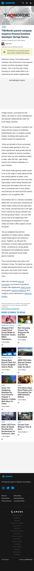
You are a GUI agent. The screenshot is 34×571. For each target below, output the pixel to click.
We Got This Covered (17, 531)
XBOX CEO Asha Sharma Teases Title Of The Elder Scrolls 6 (24, 363)
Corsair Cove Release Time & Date (24, 426)
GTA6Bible (17, 554)
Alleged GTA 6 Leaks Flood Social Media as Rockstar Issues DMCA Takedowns (9, 333)
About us (4, 495)
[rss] (3, 488)
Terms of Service (6, 501)
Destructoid (17, 533)
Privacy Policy (6, 498)
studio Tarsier (26, 287)
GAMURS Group (28, 559)
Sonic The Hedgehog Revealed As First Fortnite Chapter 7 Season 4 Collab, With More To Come (9, 396)
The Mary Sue (17, 544)
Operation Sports (17, 541)
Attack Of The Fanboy (17, 523)
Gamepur (17, 520)
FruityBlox (17, 549)
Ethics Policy (17, 495)
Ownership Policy (19, 498)
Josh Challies (6, 342)
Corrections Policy (19, 501)
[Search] (23, 3)
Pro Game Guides (17, 515)
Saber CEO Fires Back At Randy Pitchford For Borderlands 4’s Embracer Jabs (8, 429)
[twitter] (8, 488)
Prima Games (17, 526)
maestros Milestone (18, 290)
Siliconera (17, 528)
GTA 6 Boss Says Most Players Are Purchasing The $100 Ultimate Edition (25, 392)
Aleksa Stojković (23, 432)
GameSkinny (17, 539)
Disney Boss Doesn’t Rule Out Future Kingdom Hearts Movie (9, 363)
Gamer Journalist (17, 536)
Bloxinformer (17, 552)
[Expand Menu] (27, 3)
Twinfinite (17, 518)
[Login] (30, 3)
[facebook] (13, 488)
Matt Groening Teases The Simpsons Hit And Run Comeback (24, 332)
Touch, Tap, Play (17, 546)
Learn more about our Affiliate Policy (10, 308)
